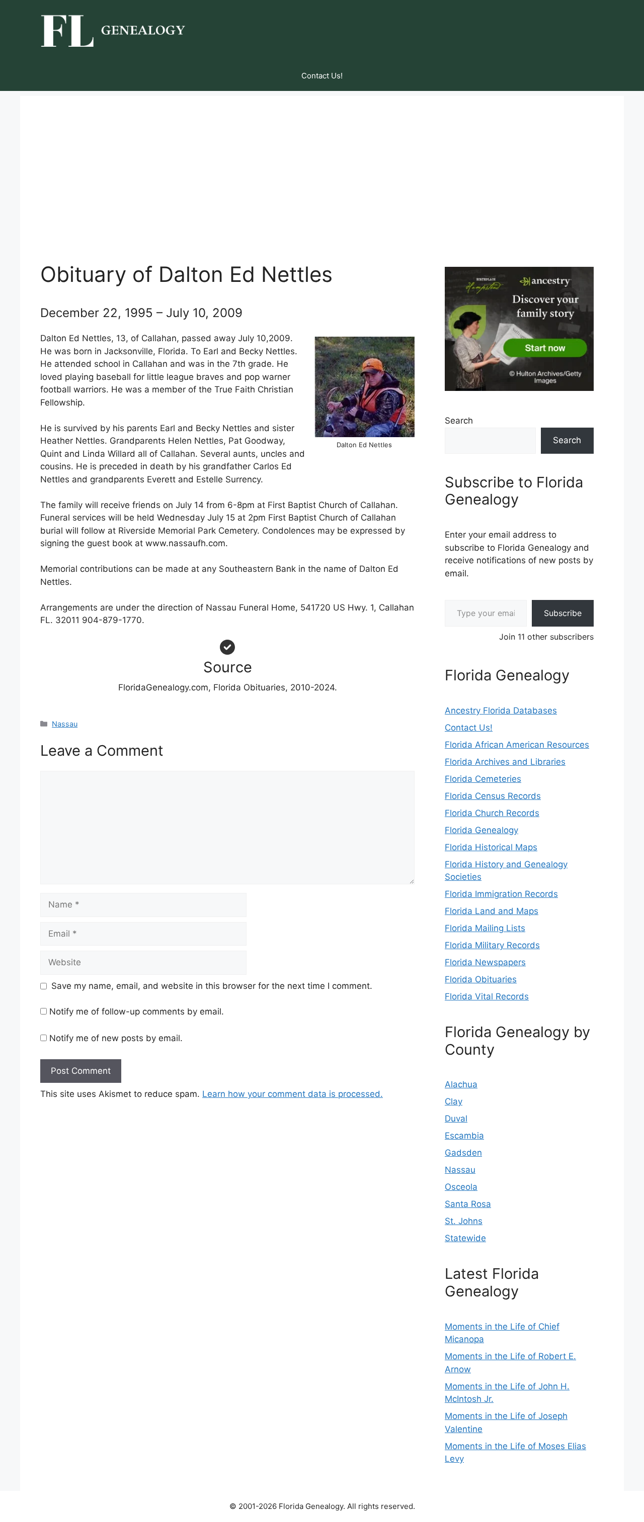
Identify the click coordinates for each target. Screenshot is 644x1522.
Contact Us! (322, 75)
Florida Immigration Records (501, 894)
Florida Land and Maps (491, 911)
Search (459, 421)
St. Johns (463, 1221)
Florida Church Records (492, 813)
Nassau (64, 724)
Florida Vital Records (487, 996)
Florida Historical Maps (491, 847)
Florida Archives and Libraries (505, 762)
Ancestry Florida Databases (501, 710)
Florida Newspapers (485, 962)
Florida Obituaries (481, 979)
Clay (453, 1101)
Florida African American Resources (517, 745)
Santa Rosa (468, 1204)
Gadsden (463, 1153)
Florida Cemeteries (483, 779)
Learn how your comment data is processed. (292, 1094)
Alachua (461, 1084)
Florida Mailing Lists (485, 928)
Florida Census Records (493, 796)
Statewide (465, 1238)
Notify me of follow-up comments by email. (136, 1011)
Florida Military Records (492, 945)
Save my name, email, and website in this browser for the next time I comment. (211, 986)
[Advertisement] (322, 166)
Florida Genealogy (481, 830)
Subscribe (563, 613)
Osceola (461, 1187)
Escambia (464, 1136)
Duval (456, 1118)
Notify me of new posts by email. (116, 1038)
